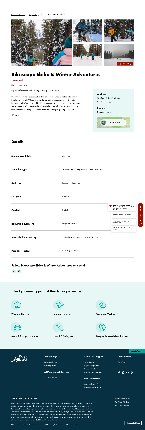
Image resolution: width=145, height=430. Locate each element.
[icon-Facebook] (119, 372)
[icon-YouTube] (127, 372)
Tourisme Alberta (89, 384)
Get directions (102, 102)
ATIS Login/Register (50, 377)
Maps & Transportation (91, 365)
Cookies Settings (133, 423)
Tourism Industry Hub (91, 387)
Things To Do (33, 15)
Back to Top (135, 351)
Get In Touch (122, 362)
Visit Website (16, 80)
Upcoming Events (50, 365)
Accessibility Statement (122, 399)
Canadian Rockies (104, 112)
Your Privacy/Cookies (122, 402)
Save (17, 115)
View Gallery (126, 64)
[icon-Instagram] (123, 372)
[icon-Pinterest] (132, 372)
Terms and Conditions (122, 405)
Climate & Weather (90, 369)
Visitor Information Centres (92, 372)
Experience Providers (18, 15)
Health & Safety (89, 362)
